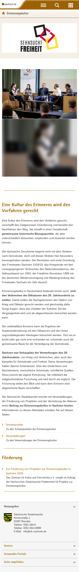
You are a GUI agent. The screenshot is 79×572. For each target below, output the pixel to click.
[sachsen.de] (10, 4)
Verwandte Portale (15, 554)
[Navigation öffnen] (43, 5)
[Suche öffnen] (57, 5)
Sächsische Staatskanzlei (28, 514)
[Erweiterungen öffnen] (70, 5)
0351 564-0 (29, 524)
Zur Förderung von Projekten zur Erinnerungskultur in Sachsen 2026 (38, 471)
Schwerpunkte (14, 424)
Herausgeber (11, 506)
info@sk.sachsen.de (34, 531)
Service (8, 546)
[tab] (39, 507)
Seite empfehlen (14, 562)
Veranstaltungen (16, 435)
